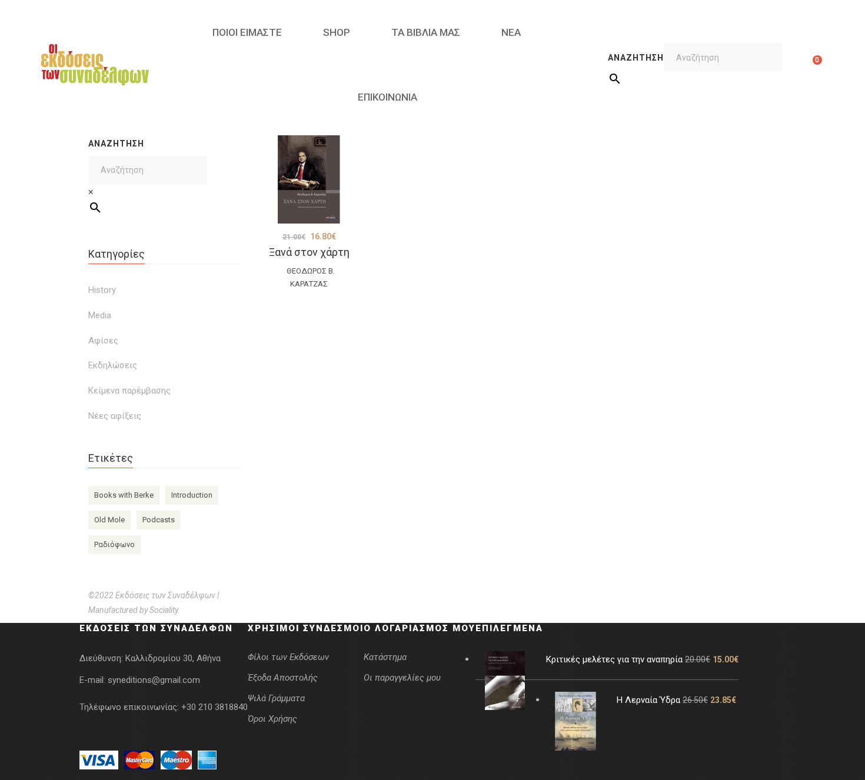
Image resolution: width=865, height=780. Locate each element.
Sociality (163, 610)
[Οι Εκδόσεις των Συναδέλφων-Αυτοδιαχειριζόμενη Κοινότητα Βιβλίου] (95, 64)
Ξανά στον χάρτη (309, 252)
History (102, 290)
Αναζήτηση (636, 57)
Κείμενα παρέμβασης (129, 390)
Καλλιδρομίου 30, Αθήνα (173, 658)
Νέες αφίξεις (114, 416)
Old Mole (109, 519)
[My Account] (798, 64)
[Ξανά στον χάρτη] (309, 179)
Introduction (191, 495)
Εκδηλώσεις (112, 365)
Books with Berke (124, 495)
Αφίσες (103, 340)
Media (99, 315)
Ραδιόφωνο (114, 544)
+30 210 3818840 (214, 707)
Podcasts (158, 519)
